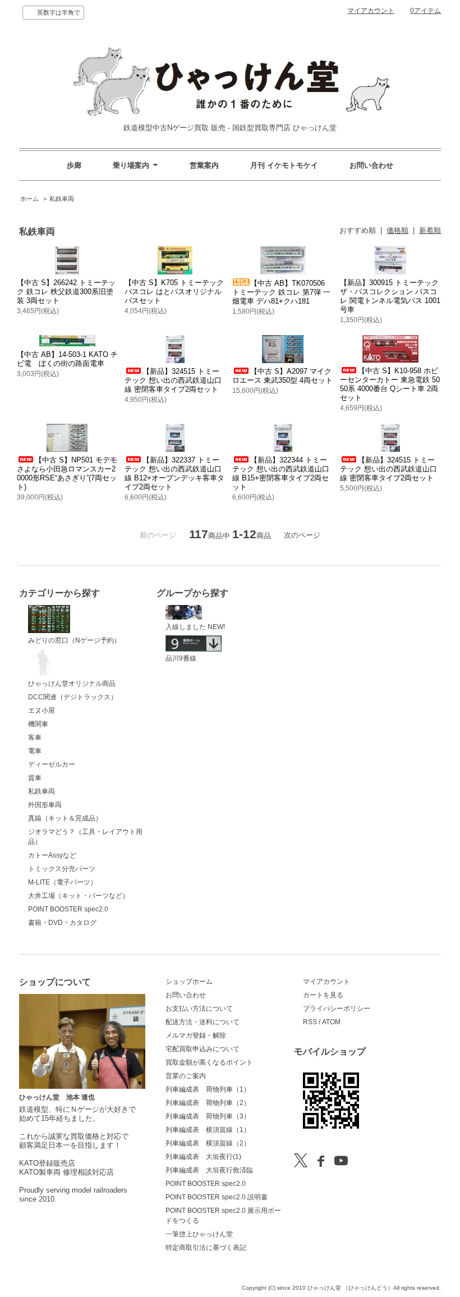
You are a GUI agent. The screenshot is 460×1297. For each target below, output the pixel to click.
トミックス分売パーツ (61, 869)
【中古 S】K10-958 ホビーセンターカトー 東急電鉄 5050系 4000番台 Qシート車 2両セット (390, 384)
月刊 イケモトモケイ (284, 165)
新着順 (430, 230)
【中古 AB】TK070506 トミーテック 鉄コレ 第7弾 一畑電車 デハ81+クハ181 (281, 292)
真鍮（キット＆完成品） (65, 818)
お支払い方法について (199, 1008)
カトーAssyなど (52, 855)
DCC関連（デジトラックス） (72, 697)
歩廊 (74, 165)
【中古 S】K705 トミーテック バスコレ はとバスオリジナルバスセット (174, 291)
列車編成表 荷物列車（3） (207, 1116)
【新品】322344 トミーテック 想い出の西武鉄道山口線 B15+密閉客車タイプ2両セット (280, 473)
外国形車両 (45, 805)
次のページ (302, 535)
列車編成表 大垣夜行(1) (203, 1157)
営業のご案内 (185, 1076)
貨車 (35, 778)
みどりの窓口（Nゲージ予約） (74, 640)
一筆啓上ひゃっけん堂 (199, 1234)
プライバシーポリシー (336, 1008)
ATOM (331, 1022)
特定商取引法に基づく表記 (205, 1248)
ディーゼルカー (51, 764)
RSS (310, 1022)
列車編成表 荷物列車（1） (207, 1089)
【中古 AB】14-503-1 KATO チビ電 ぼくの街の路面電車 (67, 359)
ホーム (29, 198)
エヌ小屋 (41, 710)
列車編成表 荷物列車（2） (207, 1103)
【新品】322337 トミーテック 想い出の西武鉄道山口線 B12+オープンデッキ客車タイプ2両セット (174, 473)
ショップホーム (189, 982)
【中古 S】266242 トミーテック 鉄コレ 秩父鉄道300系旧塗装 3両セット (66, 291)
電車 (35, 751)
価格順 (397, 230)
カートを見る (323, 995)
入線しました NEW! (195, 627)
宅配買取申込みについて (202, 1049)
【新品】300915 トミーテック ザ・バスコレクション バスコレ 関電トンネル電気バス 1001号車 (390, 296)
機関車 (38, 724)
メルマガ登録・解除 (195, 1035)
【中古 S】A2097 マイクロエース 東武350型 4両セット (282, 375)
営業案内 (204, 165)
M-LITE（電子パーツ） (62, 882)
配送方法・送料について (202, 1022)
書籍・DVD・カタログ (62, 923)
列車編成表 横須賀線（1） (207, 1130)
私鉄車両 (61, 198)
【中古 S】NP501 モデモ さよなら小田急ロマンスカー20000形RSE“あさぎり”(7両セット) (67, 473)
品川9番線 (180, 658)
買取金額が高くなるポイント (209, 1062)
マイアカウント (370, 11)
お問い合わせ (371, 165)
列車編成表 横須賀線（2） (207, 1143)
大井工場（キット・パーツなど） (78, 896)
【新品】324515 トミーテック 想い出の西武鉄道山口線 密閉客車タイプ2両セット (173, 380)
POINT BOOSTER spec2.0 (68, 909)
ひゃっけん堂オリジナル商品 (72, 684)
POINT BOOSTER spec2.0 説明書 (216, 1197)
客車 (35, 737)
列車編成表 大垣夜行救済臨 (209, 1170)
